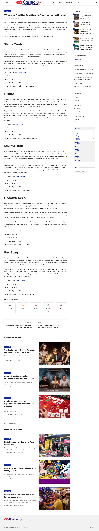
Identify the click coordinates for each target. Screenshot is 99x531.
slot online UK (85, 171)
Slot (75, 122)
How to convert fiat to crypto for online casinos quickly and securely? (87, 47)
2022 (77, 153)
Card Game (69, 2)
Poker (75, 119)
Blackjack (76, 103)
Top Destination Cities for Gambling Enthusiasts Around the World (19, 351)
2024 (77, 146)
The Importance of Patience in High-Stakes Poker (87, 16)
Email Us (92, 527)
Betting (53, 2)
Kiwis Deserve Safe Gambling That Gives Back (19, 443)
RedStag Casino (20, 280)
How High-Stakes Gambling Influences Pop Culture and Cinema (19, 377)
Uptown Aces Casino (21, 231)
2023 (77, 150)
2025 (77, 143)
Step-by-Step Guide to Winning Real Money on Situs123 (20, 469)
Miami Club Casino (20, 176)
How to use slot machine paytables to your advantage (19, 495)
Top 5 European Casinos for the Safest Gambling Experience (18, 326)
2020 (77, 160)
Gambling (78, 2)
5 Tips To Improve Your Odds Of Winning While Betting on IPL (49, 326)
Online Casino (77, 116)
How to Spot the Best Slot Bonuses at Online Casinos (86, 40)
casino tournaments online (12, 32)
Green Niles (9, 360)
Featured (76, 108)
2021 (77, 157)
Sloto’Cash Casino (20, 72)
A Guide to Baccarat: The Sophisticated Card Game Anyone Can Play (19, 404)
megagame (77, 171)
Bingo (60, 2)
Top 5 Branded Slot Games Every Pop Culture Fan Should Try (86, 24)
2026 (77, 128)
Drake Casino (19, 124)
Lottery (76, 114)
